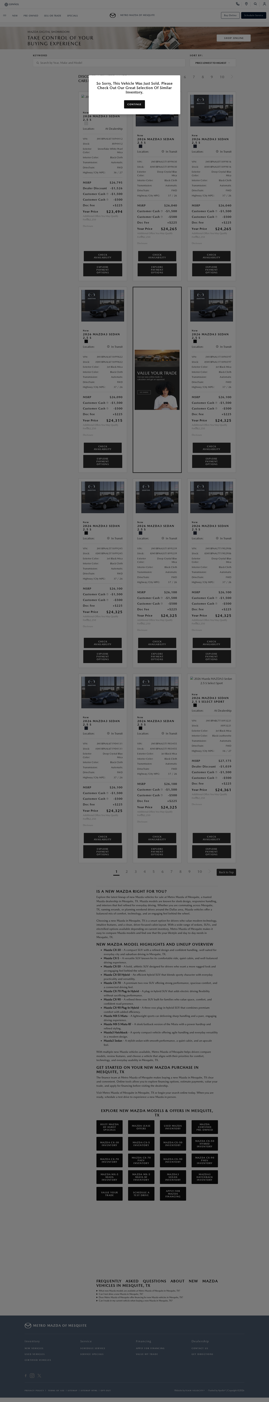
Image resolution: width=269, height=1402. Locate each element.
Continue (134, 104)
